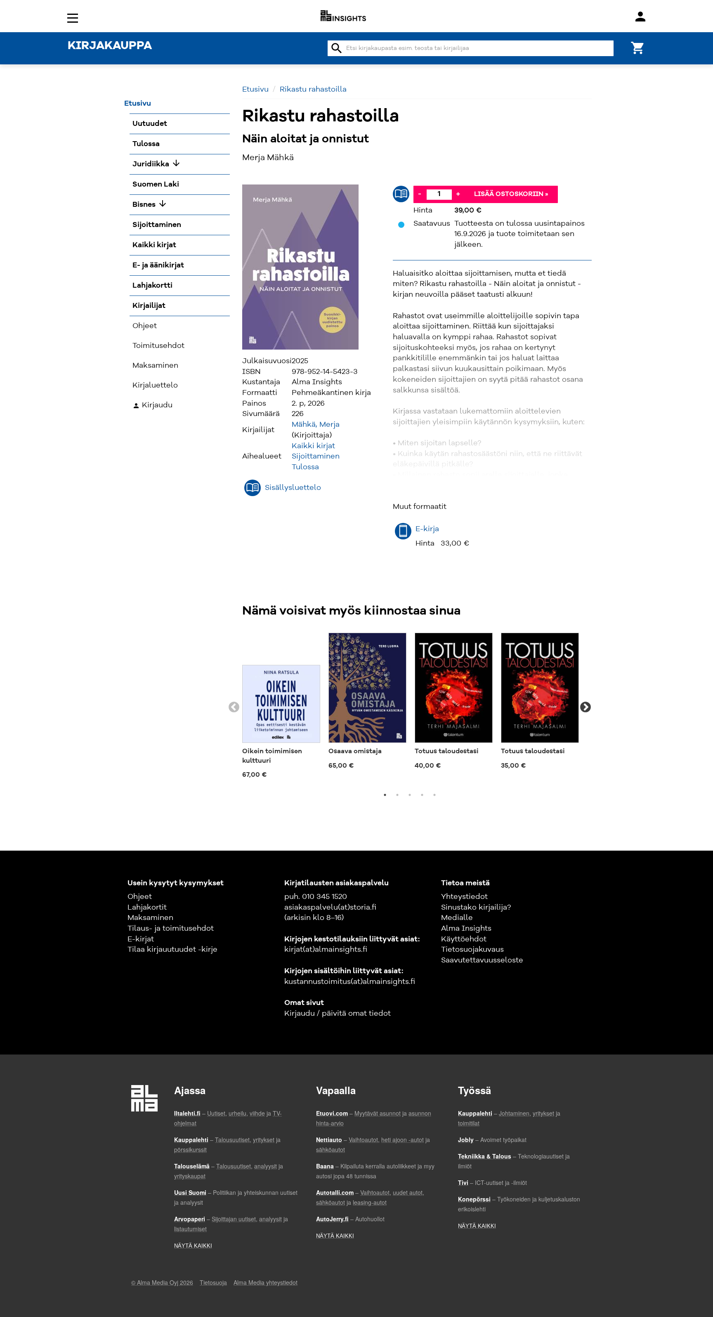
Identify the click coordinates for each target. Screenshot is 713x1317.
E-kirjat (140, 939)
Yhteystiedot (464, 897)
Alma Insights (466, 928)
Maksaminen (150, 918)
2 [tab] (397, 795)
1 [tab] (385, 795)
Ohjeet (139, 897)
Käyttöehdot (463, 939)
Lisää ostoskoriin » (511, 194)
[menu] (74, 17)
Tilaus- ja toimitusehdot (170, 928)
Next (585, 707)
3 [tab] (410, 795)
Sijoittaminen (316, 456)
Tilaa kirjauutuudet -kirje (172, 949)
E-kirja (427, 529)
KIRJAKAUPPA (110, 46)
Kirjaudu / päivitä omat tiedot (337, 1013)
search (337, 48)
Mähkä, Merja (316, 424)
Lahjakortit (147, 907)
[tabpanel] (281, 708)
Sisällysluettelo (293, 488)
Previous (234, 707)
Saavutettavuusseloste (482, 960)
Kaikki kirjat (313, 446)
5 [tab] (434, 795)
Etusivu (255, 89)
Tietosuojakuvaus (472, 949)
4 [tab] (422, 795)
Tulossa (305, 467)
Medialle (457, 918)
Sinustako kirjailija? (476, 907)
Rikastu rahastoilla (313, 89)
